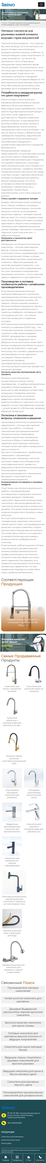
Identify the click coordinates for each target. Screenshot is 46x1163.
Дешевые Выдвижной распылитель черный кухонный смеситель (23, 1012)
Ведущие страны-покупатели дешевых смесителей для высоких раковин (23, 1060)
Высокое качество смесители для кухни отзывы (23, 1024)
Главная (4, 23)
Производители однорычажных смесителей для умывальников (23, 1094)
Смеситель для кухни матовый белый (23, 1048)
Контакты (40, 1158)
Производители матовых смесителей (23, 989)
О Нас (28, 1158)
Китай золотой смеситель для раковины (23, 1000)
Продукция (17, 1158)
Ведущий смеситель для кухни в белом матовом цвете (23, 1073)
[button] (40, 609)
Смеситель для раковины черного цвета (23, 1083)
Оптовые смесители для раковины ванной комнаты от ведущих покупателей (23, 1036)
